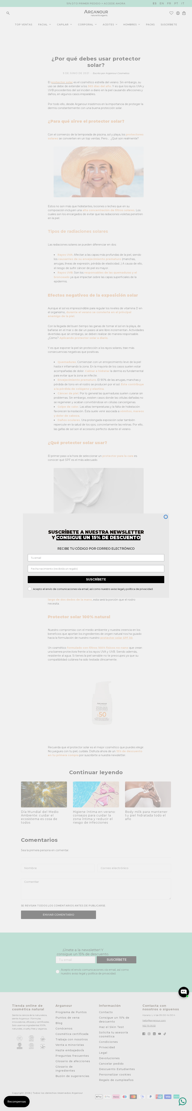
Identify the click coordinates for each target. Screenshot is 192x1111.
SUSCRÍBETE (96, 579)
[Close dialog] (166, 517)
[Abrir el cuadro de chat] (183, 992)
